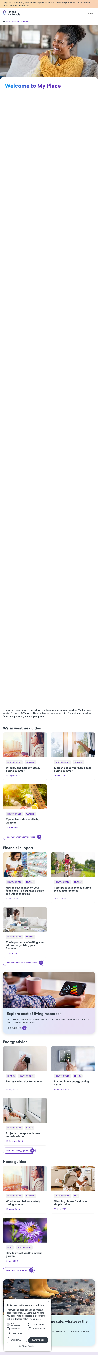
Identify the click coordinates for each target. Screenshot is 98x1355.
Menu (90, 13)
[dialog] (27, 1325)
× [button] (49, 1301)
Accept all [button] (38, 1340)
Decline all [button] (17, 1340)
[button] (27, 1346)
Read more (24, 5)
